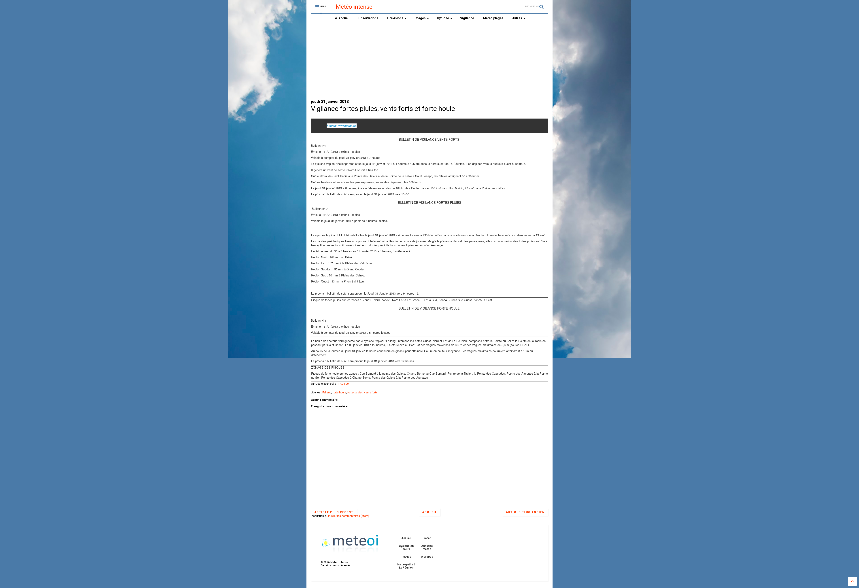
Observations (368, 18)
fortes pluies (355, 392)
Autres (517, 18)
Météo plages (493, 18)
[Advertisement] (392, 60)
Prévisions (395, 18)
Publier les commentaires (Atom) (348, 516)
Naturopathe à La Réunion (406, 566)
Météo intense (354, 6)
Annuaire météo (427, 547)
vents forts (371, 392)
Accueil (343, 18)
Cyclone (443, 18)
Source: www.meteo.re (341, 125)
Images (420, 18)
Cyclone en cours (406, 547)
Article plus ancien (525, 512)
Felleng (326, 392)
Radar (427, 538)
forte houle (339, 392)
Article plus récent (333, 512)
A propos (427, 556)
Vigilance (467, 18)
